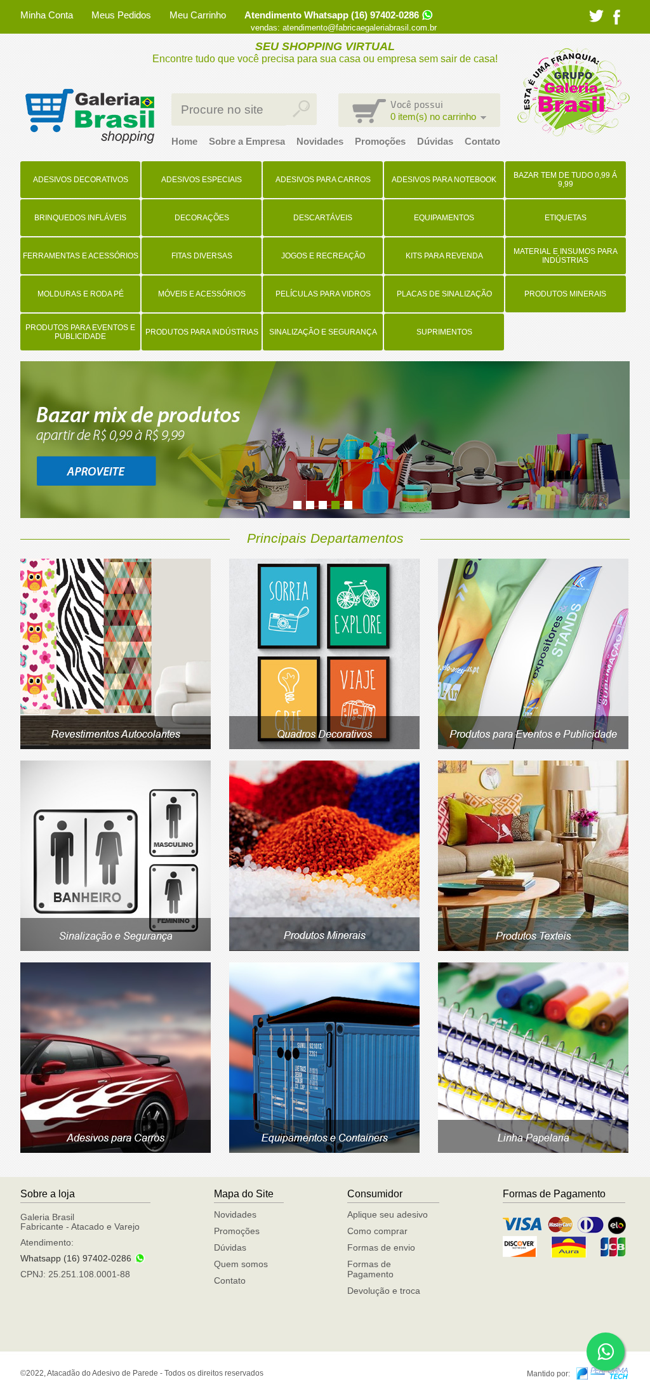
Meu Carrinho (197, 15)
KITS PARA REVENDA (444, 255)
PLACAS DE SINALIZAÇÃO (444, 293)
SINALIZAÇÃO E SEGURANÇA (323, 332)
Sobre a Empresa (247, 141)
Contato (482, 141)
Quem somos (241, 1264)
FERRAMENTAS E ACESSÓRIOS (80, 255)
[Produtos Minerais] (324, 948)
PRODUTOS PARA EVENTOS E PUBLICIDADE (80, 332)
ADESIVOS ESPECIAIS (201, 179)
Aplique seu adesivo (387, 1214)
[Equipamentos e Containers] (324, 1150)
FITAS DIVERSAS (201, 255)
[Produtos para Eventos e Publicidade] (533, 746)
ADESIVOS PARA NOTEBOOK (444, 179)
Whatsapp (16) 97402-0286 (75, 1258)
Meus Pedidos (121, 15)
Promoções (380, 141)
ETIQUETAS (566, 217)
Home (184, 141)
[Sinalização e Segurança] (115, 948)
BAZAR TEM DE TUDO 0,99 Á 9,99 (565, 180)
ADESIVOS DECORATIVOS (80, 179)
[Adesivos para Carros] (115, 1150)
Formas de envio (381, 1247)
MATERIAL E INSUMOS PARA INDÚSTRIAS (566, 256)
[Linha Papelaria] (533, 1150)
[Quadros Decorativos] (324, 746)
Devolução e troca (383, 1291)
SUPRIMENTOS (444, 332)
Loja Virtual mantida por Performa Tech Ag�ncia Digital (602, 1373)
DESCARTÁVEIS (322, 217)
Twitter (596, 16)
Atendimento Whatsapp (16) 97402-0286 (331, 15)
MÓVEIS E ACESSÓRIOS (202, 293)
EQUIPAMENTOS (444, 217)
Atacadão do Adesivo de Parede (89, 116)
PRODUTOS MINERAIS (565, 293)
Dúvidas (435, 141)
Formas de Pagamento (370, 1269)
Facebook (616, 17)
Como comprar (377, 1231)
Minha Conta (46, 15)
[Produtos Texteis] (533, 948)
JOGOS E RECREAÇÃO (323, 255)
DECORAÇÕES (202, 217)
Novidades (319, 141)
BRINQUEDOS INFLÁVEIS (80, 217)
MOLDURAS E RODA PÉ (80, 293)
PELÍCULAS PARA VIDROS (323, 293)
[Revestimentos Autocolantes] (115, 746)
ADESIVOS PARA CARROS (323, 179)
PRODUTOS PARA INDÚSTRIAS (201, 332)
